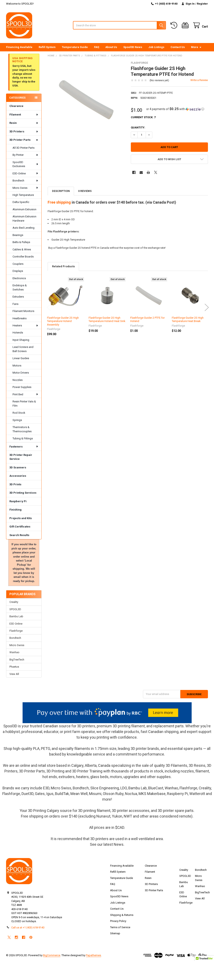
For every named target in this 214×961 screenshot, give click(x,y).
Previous (49, 307)
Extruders (18, 296)
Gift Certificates (19, 526)
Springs (17, 420)
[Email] (141, 172)
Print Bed (18, 394)
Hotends (18, 332)
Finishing (15, 509)
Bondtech (18, 180)
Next (207, 307)
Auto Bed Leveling (23, 227)
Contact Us (178, 47)
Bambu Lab (16, 616)
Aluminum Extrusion (24, 209)
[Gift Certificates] (186, 25)
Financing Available (19, 47)
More (194, 47)
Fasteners (16, 446)
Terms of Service (120, 927)
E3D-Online (19, 173)
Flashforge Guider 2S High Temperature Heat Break (188, 319)
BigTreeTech (16, 659)
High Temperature (23, 195)
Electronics (19, 278)
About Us (111, 47)
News (119, 844)
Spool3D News (132, 47)
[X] (156, 172)
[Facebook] (134, 172)
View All (14, 674)
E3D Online (15, 623)
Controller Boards (23, 256)
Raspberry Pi (18, 501)
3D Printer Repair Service (20, 457)
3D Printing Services (22, 492)
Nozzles (18, 380)
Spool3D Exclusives (19, 164)
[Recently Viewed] (174, 25)
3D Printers (16, 131)
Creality (13, 601)
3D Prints (15, 484)
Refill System (47, 47)
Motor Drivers (21, 372)
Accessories (17, 475)
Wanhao (14, 652)
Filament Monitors (23, 311)
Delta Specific (21, 202)
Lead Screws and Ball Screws (23, 349)
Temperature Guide (75, 47)
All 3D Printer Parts (23, 147)
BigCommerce (51, 955)
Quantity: (138, 127)
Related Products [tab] (63, 266)
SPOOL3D (15, 609)
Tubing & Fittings (23, 438)
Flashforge (16, 630)
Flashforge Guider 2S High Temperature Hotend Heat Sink (107, 319)
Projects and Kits (20, 518)
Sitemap (115, 933)
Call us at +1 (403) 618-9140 (27, 927)
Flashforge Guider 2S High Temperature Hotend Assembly (63, 321)
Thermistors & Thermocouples (22, 429)
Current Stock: (143, 117)
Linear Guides (21, 358)
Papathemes (93, 955)
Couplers (18, 263)
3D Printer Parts (20, 139)
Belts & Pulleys (21, 242)
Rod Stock (19, 412)
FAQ (96, 47)
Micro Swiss (20, 187)
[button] (175, 109)
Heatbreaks (20, 318)
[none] (86, 99)
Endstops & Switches (20, 287)
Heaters (17, 325)
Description (61, 191)
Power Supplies (22, 387)
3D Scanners (17, 467)
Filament (15, 114)
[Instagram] (16, 937)
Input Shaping (21, 339)
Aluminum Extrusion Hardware (24, 218)
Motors (17, 365)
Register (202, 3)
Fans (15, 304)
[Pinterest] (31, 937)
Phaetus (14, 666)
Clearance (16, 106)
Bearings (18, 235)
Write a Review (199, 80)
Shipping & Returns (121, 915)
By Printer (18, 154)
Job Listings (156, 47)
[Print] (148, 172)
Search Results (19, 535)
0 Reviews (85, 191)
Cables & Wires (22, 249)
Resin (13, 122)
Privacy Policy (118, 921)
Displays (18, 271)
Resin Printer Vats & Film (24, 403)
